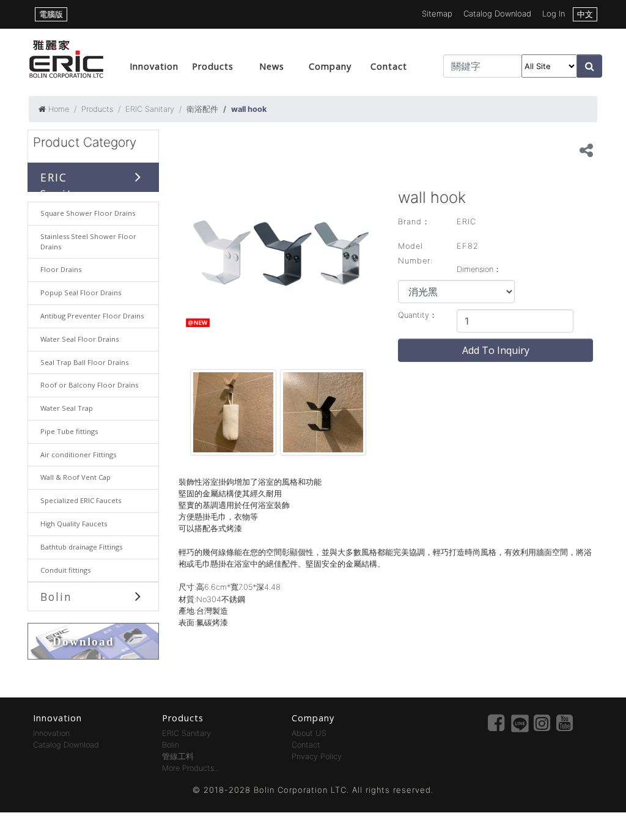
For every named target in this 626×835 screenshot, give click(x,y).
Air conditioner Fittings (78, 454)
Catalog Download (497, 13)
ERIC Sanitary (149, 109)
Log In (553, 13)
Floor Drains (60, 269)
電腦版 (51, 14)
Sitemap (437, 13)
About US (309, 733)
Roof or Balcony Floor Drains (89, 384)
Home (58, 109)
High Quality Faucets (73, 523)
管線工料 (178, 756)
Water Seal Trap (66, 408)
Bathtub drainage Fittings (81, 546)
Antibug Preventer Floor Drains (92, 315)
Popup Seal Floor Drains (80, 292)
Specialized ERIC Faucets (80, 500)
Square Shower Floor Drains (87, 213)
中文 (585, 14)
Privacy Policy (317, 756)
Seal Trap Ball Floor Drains (84, 362)
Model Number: (415, 253)
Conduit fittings (65, 570)
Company (330, 66)
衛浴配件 (202, 109)
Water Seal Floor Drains (79, 339)
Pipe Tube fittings (69, 431)
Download (83, 641)
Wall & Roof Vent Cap (75, 477)
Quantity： (417, 315)
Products (213, 66)
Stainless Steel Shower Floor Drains (88, 241)
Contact (388, 66)
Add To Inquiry (495, 350)
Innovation (154, 66)
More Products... (190, 768)
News (271, 66)
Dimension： (479, 269)
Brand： (414, 221)
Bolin (56, 596)
